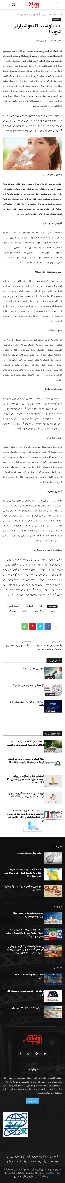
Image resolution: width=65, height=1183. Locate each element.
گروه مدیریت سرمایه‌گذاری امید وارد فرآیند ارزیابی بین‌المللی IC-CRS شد (26, 795)
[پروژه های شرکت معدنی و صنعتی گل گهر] (53, 996)
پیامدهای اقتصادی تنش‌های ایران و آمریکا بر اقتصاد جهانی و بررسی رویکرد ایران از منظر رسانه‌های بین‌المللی (25, 949)
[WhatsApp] (25, 626)
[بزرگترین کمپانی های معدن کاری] (53, 1012)
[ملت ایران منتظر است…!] (53, 858)
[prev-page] (60, 718)
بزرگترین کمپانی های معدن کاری (28, 1007)
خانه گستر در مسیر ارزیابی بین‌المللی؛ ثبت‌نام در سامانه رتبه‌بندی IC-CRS (25, 761)
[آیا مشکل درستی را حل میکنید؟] (53, 690)
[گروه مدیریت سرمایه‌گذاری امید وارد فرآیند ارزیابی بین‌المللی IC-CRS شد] (53, 798)
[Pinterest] (32, 626)
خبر (54, 14)
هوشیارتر (12, 610)
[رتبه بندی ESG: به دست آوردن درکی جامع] (53, 706)
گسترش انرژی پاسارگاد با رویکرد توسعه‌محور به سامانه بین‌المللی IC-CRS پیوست (25, 779)
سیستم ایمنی (39, 610)
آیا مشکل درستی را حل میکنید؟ (28, 685)
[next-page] (54, 718)
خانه (60, 14)
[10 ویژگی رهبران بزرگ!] (53, 673)
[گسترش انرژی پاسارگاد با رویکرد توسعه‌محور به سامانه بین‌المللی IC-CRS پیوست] (53, 781)
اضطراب (29, 606)
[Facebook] (47, 626)
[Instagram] (28, 1054)
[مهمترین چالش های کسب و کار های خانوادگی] (53, 891)
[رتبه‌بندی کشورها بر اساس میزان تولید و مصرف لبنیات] (53, 918)
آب (41, 606)
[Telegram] (36, 1054)
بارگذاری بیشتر (34, 829)
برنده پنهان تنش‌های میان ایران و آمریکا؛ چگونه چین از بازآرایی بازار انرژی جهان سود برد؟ (25, 933)
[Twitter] (40, 626)
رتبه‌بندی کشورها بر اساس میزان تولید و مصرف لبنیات (28, 915)
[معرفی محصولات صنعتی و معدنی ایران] (53, 979)
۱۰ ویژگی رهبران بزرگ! (33, 668)
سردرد (53, 610)
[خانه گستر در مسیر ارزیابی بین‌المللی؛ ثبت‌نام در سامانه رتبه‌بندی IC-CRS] (53, 764)
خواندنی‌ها (46, 14)
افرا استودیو (20, 1176)
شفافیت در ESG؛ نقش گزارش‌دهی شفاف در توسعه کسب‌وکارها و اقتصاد (25, 743)
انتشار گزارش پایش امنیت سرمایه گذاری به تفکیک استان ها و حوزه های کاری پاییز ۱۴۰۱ (23, 873)
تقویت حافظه (14, 606)
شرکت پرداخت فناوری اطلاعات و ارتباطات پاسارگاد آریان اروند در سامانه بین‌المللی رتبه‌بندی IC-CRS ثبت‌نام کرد (25, 815)
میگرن (25, 610)
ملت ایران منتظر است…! (29, 853)
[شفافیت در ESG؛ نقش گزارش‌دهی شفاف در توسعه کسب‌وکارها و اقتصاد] (53, 746)
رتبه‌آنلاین (50, 1173)
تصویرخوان (50, 711)
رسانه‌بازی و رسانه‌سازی (18, 645)
